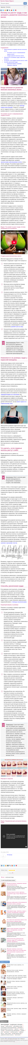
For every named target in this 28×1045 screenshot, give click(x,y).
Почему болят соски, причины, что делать (15, 965)
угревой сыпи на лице (17, 326)
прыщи (2, 1026)
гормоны (16, 1029)
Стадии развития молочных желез (15, 55)
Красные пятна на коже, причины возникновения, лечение (15, 971)
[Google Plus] (11, 9)
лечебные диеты (14, 1031)
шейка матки (9, 1026)
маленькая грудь (9, 877)
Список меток (4, 1021)
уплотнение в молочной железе (8, 1027)
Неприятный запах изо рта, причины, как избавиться (17, 1003)
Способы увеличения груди (11, 62)
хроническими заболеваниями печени (11, 162)
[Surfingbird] (13, 9)
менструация (5, 1024)
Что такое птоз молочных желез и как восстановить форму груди (17, 920)
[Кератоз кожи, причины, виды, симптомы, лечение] (3, 1010)
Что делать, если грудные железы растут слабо (15, 60)
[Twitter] (3, 9)
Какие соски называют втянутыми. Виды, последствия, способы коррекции (16, 930)
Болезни (8, 7)
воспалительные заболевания (12, 1030)
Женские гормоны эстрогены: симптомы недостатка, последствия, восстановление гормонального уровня (16, 951)
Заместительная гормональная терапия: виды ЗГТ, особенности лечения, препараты (15, 940)
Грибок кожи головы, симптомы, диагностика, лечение (14, 987)
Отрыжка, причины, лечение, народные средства (16, 1014)
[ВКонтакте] (1, 9)
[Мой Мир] (7, 9)
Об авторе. (9, 854)
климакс (22, 1030)
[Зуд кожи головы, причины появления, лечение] (3, 983)
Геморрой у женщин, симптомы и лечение (15, 998)
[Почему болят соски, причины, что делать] (3, 966)
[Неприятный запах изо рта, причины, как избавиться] (3, 1004)
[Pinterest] (16, 9)
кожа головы (8, 1033)
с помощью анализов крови (19, 602)
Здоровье (3, 7)
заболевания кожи (17, 1026)
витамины (20, 1027)
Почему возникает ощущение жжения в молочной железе (17, 884)
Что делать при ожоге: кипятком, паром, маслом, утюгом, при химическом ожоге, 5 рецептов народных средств (17, 977)
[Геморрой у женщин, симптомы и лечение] (3, 999)
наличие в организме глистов (9, 543)
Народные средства (12, 65)
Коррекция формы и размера (14, 63)
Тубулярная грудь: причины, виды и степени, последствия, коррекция (16, 911)
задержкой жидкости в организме (10, 394)
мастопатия (17, 1034)
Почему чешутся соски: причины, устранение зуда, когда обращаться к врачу (17, 893)
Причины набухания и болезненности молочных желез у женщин (17, 903)
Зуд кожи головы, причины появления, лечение (16, 982)
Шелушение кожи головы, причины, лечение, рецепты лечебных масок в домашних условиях (16, 993)
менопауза (6, 1031)
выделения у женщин (16, 1024)
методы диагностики (16, 1033)
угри (2, 1031)
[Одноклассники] (5, 9)
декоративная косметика (7, 1029)
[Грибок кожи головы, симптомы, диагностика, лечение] (3, 988)
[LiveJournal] (9, 9)
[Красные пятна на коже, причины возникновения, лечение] (3, 972)
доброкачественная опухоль (7, 1034)
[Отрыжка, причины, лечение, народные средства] (3, 1015)
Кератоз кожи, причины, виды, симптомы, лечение (17, 1009)
